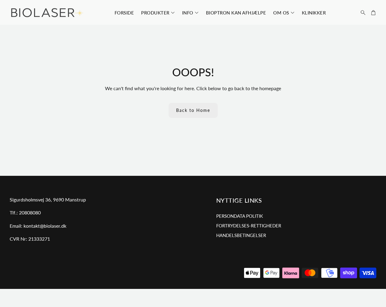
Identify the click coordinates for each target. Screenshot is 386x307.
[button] (361, 12)
